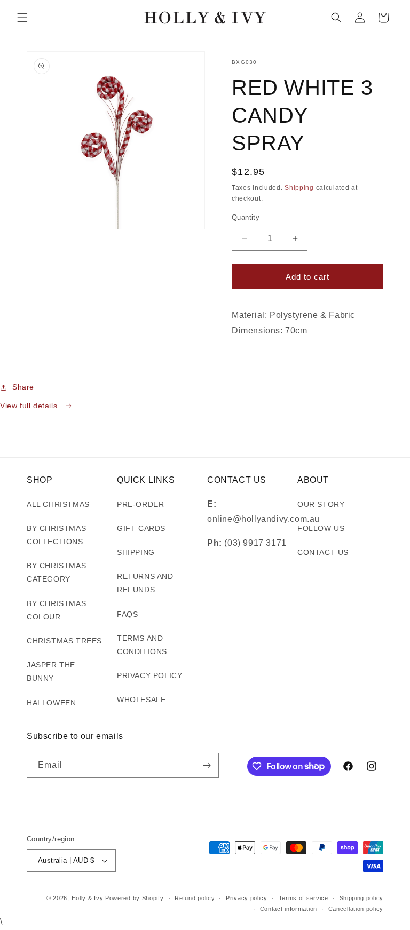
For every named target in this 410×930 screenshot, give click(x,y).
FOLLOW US (320, 528)
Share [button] (23, 387)
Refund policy (195, 898)
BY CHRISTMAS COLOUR (56, 610)
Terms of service (303, 898)
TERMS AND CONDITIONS (142, 645)
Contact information (288, 908)
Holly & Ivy (88, 898)
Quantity (245, 217)
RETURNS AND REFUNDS (145, 583)
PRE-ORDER (140, 504)
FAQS (127, 614)
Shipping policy (362, 898)
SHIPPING (136, 552)
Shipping (299, 188)
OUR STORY (320, 504)
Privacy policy (246, 898)
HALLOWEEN (51, 702)
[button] (22, 17)
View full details (30, 405)
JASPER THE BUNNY (51, 671)
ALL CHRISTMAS (58, 504)
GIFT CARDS (141, 528)
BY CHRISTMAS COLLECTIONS (56, 535)
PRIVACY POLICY (149, 675)
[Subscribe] (206, 765)
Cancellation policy (355, 908)
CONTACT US (323, 552)
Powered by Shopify (134, 898)
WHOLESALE (141, 699)
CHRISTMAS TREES (64, 641)
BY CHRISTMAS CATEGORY (56, 572)
